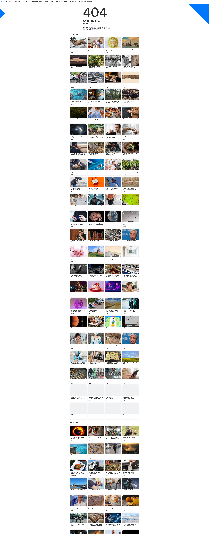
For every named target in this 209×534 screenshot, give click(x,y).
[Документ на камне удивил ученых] (113, 63)
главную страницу (94, 29)
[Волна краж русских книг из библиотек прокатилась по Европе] (96, 237)
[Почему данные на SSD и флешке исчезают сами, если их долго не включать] (113, 254)
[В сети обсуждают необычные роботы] (130, 463)
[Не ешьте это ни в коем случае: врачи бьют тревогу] (113, 45)
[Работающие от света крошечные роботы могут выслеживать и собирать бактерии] (130, 498)
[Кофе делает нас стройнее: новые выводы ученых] (113, 132)
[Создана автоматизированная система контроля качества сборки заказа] (113, 272)
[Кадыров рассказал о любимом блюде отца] (78, 515)
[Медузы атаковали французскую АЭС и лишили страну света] (96, 463)
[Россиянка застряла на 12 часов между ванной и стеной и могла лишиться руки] (78, 359)
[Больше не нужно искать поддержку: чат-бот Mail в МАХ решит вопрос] (78, 498)
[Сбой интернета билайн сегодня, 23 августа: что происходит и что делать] (78, 150)
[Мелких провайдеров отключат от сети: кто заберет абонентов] (96, 428)
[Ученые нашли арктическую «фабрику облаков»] (113, 428)
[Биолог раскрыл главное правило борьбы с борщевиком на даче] (130, 515)
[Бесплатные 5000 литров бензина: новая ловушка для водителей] (130, 306)
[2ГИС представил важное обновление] (78, 411)
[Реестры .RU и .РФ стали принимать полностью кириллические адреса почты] (113, 481)
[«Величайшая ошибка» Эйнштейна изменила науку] (78, 272)
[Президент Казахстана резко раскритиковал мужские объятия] (130, 237)
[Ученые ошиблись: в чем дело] (113, 219)
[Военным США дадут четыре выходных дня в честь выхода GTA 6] (78, 289)
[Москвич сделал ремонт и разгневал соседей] (96, 359)
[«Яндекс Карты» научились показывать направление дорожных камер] (113, 324)
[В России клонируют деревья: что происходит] (130, 150)
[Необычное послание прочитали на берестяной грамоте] (130, 80)
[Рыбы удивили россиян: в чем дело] (78, 63)
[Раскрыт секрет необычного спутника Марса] (78, 324)
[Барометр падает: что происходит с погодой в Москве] (96, 376)
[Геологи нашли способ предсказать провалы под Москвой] (96, 150)
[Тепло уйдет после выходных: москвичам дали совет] (78, 185)
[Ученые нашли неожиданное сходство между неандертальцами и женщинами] (113, 150)
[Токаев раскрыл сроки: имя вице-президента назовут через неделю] (130, 341)
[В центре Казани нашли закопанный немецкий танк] (130, 63)
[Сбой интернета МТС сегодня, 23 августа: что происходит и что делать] (130, 115)
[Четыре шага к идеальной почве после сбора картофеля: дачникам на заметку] (130, 97)
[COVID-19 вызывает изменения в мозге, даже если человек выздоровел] (78, 341)
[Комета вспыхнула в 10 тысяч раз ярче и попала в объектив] (78, 463)
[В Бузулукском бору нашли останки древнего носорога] (113, 463)
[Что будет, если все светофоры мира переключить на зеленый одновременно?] (113, 376)
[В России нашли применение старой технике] (130, 481)
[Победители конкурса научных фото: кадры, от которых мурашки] (130, 446)
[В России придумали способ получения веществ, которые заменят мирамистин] (96, 411)
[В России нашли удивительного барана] (78, 45)
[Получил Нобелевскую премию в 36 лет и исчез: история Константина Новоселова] (78, 237)
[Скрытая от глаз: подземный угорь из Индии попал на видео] (130, 185)
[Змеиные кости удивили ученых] (113, 341)
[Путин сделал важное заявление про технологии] (113, 446)
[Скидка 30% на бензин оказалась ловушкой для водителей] (96, 498)
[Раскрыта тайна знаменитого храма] (96, 254)
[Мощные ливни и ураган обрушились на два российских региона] (78, 80)
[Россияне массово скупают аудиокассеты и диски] (96, 185)
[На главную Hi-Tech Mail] (4, 1)
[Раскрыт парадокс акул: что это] (78, 97)
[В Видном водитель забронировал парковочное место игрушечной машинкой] (96, 306)
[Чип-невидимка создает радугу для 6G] (130, 359)
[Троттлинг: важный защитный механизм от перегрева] (78, 446)
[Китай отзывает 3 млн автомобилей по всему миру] (96, 80)
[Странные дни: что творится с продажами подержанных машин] (130, 272)
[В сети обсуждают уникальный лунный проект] (96, 272)
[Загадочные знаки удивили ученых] (78, 376)
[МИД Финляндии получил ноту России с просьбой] (113, 185)
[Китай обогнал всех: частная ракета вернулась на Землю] (78, 481)
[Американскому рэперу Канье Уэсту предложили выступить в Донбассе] (130, 428)
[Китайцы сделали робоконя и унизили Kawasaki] (113, 393)
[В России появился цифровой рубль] (130, 324)
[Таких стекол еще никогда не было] (130, 219)
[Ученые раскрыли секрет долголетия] (96, 45)
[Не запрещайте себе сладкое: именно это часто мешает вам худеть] (96, 289)
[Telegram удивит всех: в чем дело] (130, 132)
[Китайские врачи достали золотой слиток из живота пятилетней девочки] (96, 341)
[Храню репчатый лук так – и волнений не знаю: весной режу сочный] (96, 132)
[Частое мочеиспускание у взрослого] (113, 202)
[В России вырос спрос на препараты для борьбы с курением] (96, 115)
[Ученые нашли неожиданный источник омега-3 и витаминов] (130, 202)
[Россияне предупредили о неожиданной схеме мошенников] (96, 515)
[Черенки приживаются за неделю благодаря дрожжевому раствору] (130, 167)
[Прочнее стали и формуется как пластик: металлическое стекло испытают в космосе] (113, 237)
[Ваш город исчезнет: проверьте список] (96, 97)
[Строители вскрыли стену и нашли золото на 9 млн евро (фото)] (113, 359)
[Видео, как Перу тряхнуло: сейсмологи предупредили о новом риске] (96, 446)
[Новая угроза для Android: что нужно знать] (130, 376)
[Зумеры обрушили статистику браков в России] (78, 202)
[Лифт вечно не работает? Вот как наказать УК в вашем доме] (96, 393)
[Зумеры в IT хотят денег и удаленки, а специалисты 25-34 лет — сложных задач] (113, 289)
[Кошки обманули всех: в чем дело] (113, 80)
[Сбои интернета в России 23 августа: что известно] (78, 167)
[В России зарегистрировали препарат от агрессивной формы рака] (78, 393)
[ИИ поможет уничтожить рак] (96, 167)
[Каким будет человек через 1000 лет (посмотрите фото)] (96, 202)
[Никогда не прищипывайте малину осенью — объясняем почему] (96, 63)
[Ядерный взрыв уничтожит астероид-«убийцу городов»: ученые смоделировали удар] (130, 411)
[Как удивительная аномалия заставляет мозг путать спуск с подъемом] (113, 306)
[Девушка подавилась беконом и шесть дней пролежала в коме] (130, 254)
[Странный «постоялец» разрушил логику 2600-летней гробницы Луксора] (78, 428)
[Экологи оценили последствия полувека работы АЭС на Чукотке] (113, 97)
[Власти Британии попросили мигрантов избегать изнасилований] (130, 45)
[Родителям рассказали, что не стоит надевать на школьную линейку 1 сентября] (113, 167)
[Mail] (1, 1)
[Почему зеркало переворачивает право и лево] (96, 481)
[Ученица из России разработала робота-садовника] (113, 411)
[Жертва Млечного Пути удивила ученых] (78, 132)
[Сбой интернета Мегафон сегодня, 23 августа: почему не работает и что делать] (78, 219)
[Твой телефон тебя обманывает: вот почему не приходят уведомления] (130, 289)
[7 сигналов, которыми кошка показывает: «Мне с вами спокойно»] (113, 498)
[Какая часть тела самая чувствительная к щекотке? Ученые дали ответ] (113, 515)
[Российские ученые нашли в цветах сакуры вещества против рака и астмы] (78, 254)
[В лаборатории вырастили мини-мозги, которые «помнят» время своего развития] (78, 306)
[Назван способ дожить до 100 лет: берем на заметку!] (96, 324)
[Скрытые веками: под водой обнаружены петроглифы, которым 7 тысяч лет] (130, 393)
